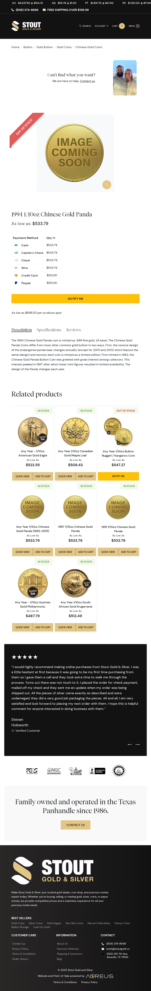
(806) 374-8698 (27, 10)
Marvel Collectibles (99, 923)
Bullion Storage (20, 927)
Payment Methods (68, 948)
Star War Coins (74, 923)
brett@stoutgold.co (118, 948)
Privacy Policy (20, 948)
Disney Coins (122, 923)
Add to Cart (43, 476)
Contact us (87, 81)
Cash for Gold (41, 927)
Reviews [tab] (73, 329)
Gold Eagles (54, 923)
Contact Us (75, 825)
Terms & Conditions (24, 953)
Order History (20, 959)
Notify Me (75, 298)
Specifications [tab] (49, 329)
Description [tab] (21, 329)
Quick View (22, 476)
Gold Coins (17, 923)
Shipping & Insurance (69, 953)
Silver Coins (36, 923)
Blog (59, 959)
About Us (62, 943)
